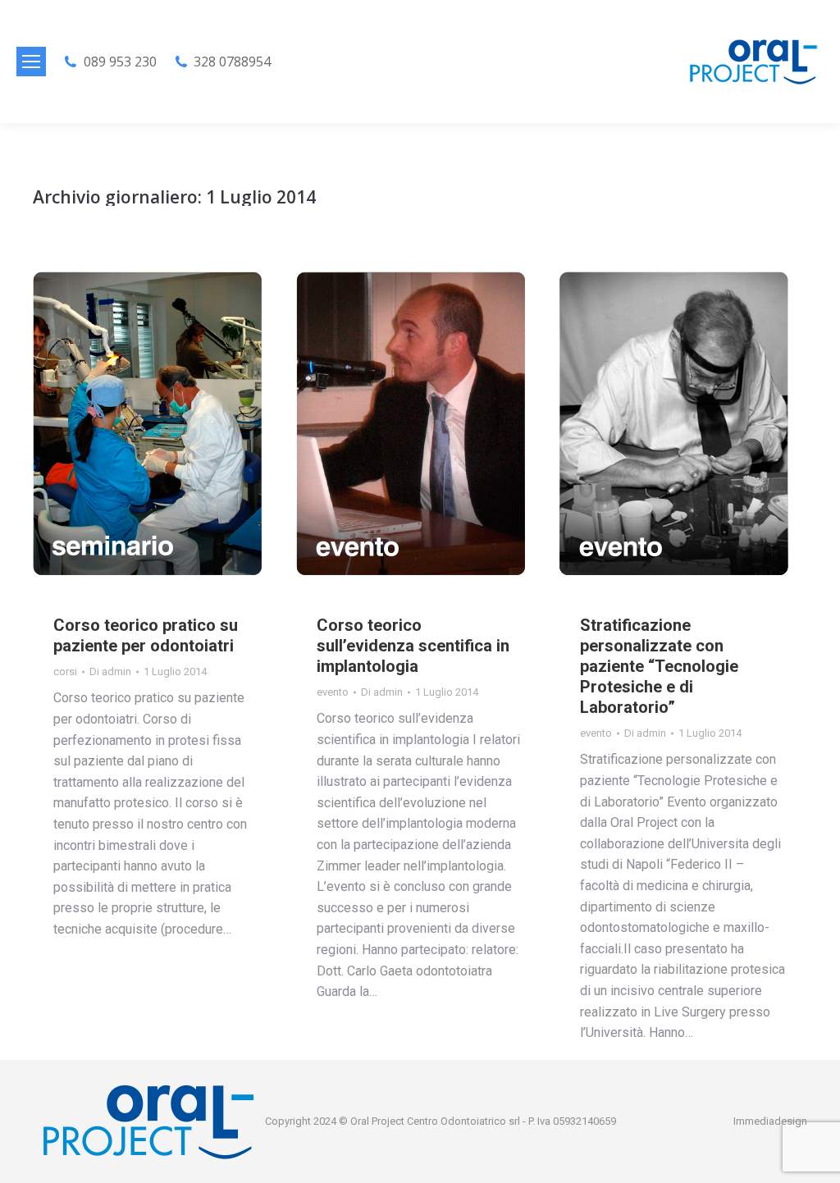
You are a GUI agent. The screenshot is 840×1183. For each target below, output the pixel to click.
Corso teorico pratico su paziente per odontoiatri (145, 635)
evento (333, 692)
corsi (65, 671)
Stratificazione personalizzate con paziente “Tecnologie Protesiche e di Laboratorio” (659, 666)
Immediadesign (770, 1121)
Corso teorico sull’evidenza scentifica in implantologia (413, 645)
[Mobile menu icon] (31, 61)
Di (110, 671)
